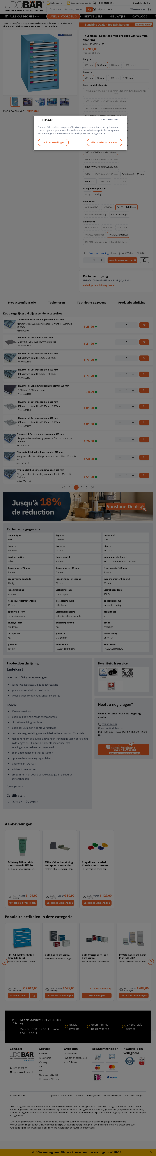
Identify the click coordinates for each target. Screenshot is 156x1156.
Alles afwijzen (109, 119)
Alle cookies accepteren (104, 142)
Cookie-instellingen (53, 142)
